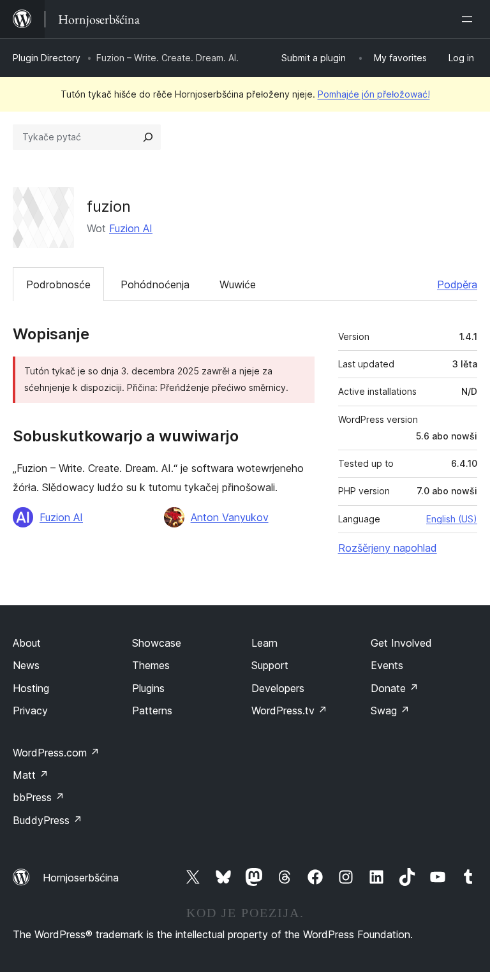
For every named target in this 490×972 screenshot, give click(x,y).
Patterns (152, 710)
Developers (277, 688)
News (26, 665)
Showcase (156, 643)
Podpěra (457, 284)
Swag (390, 710)
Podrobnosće (58, 284)
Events (387, 665)
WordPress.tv (289, 710)
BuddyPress (47, 820)
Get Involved (401, 643)
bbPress (38, 797)
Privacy (30, 710)
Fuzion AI (130, 228)
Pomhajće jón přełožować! (374, 94)
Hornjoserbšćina (81, 877)
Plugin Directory (46, 57)
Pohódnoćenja (155, 284)
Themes (151, 665)
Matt (30, 775)
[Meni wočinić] (469, 19)
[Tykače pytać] (148, 137)
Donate (395, 688)
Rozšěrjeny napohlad (387, 547)
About (27, 643)
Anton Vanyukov (230, 517)
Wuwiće (237, 284)
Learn (264, 643)
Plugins (148, 688)
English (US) (451, 518)
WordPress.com (56, 752)
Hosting (31, 688)
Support (269, 665)
